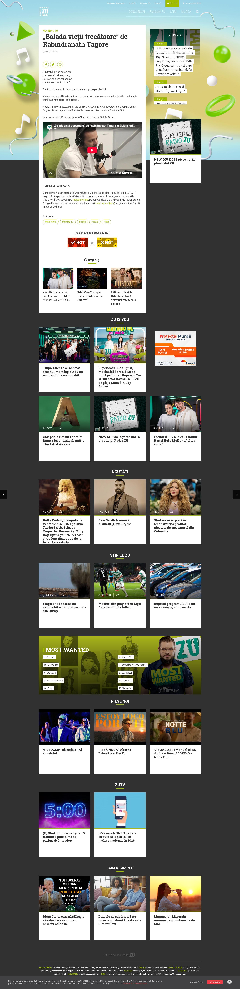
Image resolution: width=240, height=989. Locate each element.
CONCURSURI (137, 11)
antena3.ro (106, 971)
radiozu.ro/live (80, 199)
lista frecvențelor (104, 203)
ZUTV (91, 968)
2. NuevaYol (126, 657)
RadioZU (150, 968)
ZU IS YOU (176, 35)
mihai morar (50, 221)
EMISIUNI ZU (157, 11)
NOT (108, 242)
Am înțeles (216, 982)
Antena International (129, 968)
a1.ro (185, 968)
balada (82, 221)
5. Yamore (50, 672)
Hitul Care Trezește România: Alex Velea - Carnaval (90, 296)
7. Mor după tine (53, 680)
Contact (157, 3)
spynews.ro (45, 971)
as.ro (87, 971)
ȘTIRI (173, 11)
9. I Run (48, 688)
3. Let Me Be (51, 664)
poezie (95, 221)
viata (106, 221)
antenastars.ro (58, 971)
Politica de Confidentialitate (135, 983)
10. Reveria (125, 688)
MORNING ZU (50, 30)
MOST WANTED (67, 649)
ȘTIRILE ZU (120, 555)
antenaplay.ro (139, 971)
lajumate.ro (152, 971)
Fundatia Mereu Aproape (175, 974)
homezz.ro (163, 971)
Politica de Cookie (196, 982)
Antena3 (114, 968)
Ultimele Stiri (194, 968)
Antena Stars (82, 968)
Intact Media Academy (89, 974)
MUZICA (186, 11)
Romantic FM (161, 968)
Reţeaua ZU (145, 3)
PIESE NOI (120, 701)
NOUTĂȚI (120, 471)
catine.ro (95, 971)
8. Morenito (125, 680)
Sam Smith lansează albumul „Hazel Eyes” (170, 89)
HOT (80, 242)
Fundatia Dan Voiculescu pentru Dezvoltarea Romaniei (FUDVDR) (134, 974)
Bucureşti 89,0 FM (192, 3)
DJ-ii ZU (132, 3)
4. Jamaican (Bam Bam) (132, 664)
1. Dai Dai (49, 657)
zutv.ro (80, 971)
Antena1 (56, 968)
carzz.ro (173, 971)
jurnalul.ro (117, 971)
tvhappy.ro (71, 971)
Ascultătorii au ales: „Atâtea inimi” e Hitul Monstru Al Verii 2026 (56, 296)
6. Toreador (125, 672)
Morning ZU (67, 221)
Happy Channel (68, 968)
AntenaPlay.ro (102, 968)
